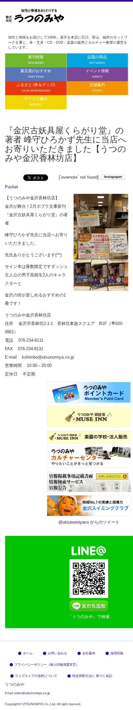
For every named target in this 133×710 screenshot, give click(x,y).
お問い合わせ (57, 653)
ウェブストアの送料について (36, 676)
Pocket (11, 186)
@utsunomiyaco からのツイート (88, 522)
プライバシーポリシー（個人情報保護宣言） (47, 664)
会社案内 (88, 653)
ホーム (28, 653)
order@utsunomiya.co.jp (32, 693)
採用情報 (116, 653)
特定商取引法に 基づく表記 (92, 676)
